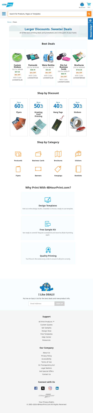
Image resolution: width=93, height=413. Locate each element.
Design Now (46, 331)
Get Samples (46, 328)
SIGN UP (59, 303)
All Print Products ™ (46, 322)
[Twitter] (43, 388)
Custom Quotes (46, 325)
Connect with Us (46, 382)
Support (47, 316)
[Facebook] (35, 388)
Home (9, 22)
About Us (46, 353)
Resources (46, 340)
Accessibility (46, 359)
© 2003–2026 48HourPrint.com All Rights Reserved (46, 404)
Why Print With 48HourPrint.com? (48, 187)
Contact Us (46, 374)
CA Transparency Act (46, 365)
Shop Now (17, 67)
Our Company (47, 347)
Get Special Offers (46, 371)
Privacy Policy (46, 356)
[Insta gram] (50, 388)
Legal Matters (46, 368)
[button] (89, 5)
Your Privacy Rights (46, 402)
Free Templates (46, 334)
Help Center (46, 337)
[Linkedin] (57, 388)
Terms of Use (46, 362)
